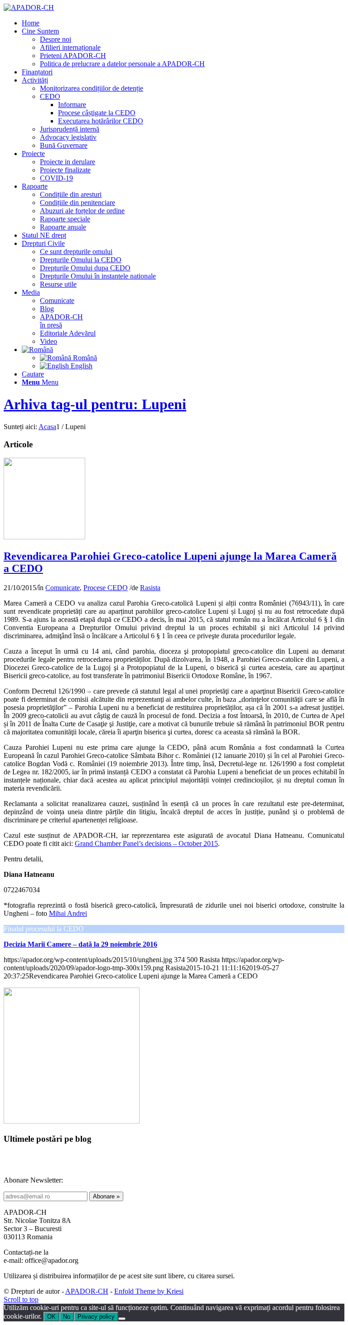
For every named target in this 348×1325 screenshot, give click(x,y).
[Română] (37, 349)
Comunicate (62, 588)
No (66, 1316)
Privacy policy (96, 1316)
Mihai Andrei (68, 913)
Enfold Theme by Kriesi (149, 1291)
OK (51, 1316)
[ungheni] (44, 537)
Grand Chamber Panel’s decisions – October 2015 (146, 843)
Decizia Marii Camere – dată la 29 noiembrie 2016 (80, 944)
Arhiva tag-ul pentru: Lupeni (95, 404)
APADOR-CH (86, 1291)
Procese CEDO (105, 588)
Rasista (150, 588)
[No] (122, 1318)
